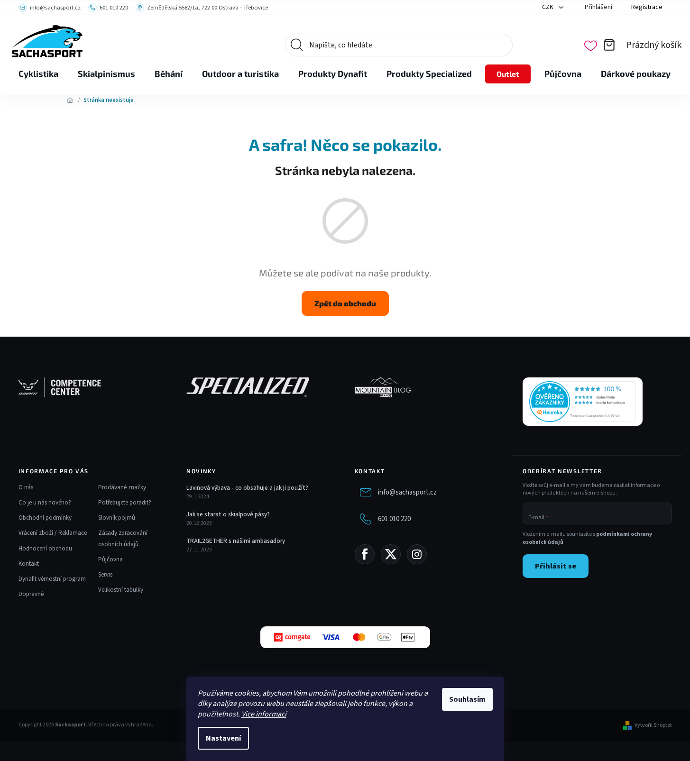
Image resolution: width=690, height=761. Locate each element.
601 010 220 (394, 519)
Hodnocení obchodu (45, 548)
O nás (25, 487)
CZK (548, 7)
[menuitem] (38, 74)
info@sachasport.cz (407, 492)
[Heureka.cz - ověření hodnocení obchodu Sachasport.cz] (582, 401)
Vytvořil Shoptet (653, 725)
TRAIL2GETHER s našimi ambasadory (235, 541)
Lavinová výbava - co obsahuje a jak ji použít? (247, 488)
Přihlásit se (555, 566)
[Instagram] (417, 554)
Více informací (263, 714)
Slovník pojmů (116, 517)
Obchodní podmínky (45, 517)
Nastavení (223, 738)
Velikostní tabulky (120, 590)
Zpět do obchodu (345, 303)
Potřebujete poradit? (124, 502)
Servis (105, 574)
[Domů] (70, 100)
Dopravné (31, 594)
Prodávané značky (122, 487)
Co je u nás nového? (44, 502)
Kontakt (28, 563)
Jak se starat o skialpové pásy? (228, 514)
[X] (391, 554)
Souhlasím (467, 699)
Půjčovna (110, 559)
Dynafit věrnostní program (52, 579)
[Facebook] (365, 554)
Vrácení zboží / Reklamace (52, 533)
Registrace (646, 7)
